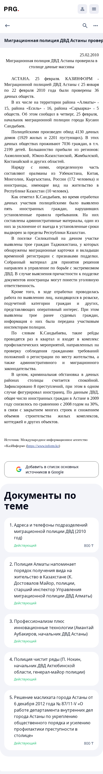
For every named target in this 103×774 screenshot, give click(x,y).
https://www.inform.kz (43, 446)
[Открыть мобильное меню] (94, 9)
